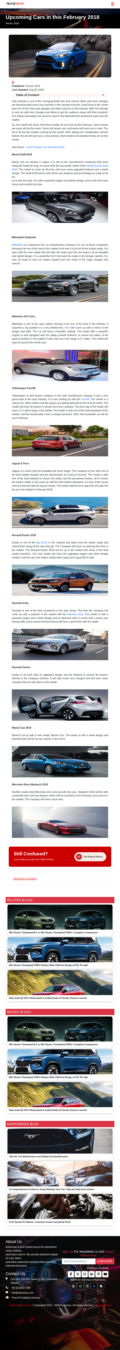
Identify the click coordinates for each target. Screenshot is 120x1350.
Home (9, 23)
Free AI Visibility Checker (26, 1297)
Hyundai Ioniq (75, 614)
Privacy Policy (103, 1305)
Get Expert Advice (93, 856)
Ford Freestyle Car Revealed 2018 (45, 147)
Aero (67, 327)
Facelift (85, 399)
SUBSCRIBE (105, 1261)
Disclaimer (26, 1305)
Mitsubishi (17, 244)
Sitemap (14, 1305)
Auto (16, 23)
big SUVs (41, 542)
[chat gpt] (73, 1286)
